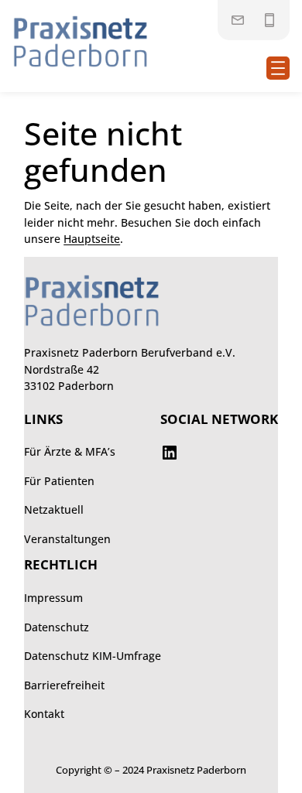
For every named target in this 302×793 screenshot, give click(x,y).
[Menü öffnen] (278, 68)
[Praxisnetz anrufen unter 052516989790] (269, 20)
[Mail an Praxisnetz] (237, 20)
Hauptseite (91, 238)
